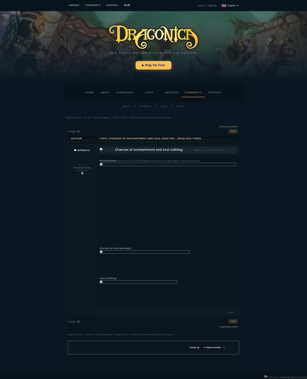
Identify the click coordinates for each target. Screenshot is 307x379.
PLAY (127, 5)
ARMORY (74, 5)
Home (90, 92)
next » (235, 126)
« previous (225, 126)
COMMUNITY (93, 5)
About (105, 92)
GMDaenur (83, 150)
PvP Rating (145, 106)
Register (171, 92)
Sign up (212, 5)
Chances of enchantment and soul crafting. (149, 149)
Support (214, 92)
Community (193, 92)
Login (149, 92)
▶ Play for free (153, 65)
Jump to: (195, 347)
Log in (201, 5)
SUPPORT (112, 5)
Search (126, 106)
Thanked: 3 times (82, 167)
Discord (180, 106)
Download (125, 92)
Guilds (164, 106)
